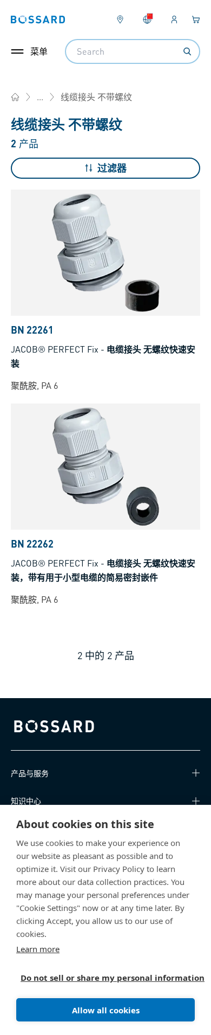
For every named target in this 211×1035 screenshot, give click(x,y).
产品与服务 (30, 773)
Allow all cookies (106, 1010)
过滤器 (112, 167)
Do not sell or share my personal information (101, 977)
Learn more (38, 948)
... (40, 96)
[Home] (15, 97)
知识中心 (26, 800)
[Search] (187, 51)
